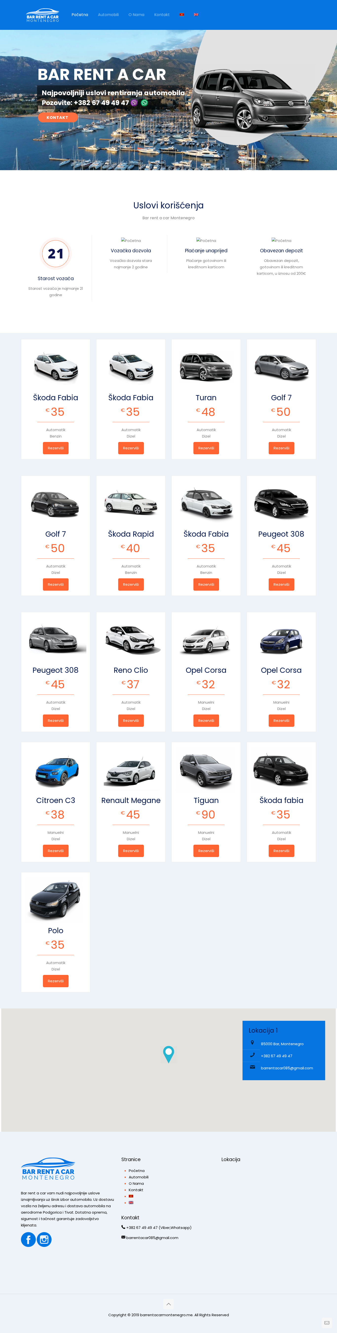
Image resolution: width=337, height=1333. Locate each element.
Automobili (139, 1177)
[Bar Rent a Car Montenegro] (42, 15)
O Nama (136, 1183)
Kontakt (136, 1189)
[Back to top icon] (168, 1304)
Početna (137, 1170)
